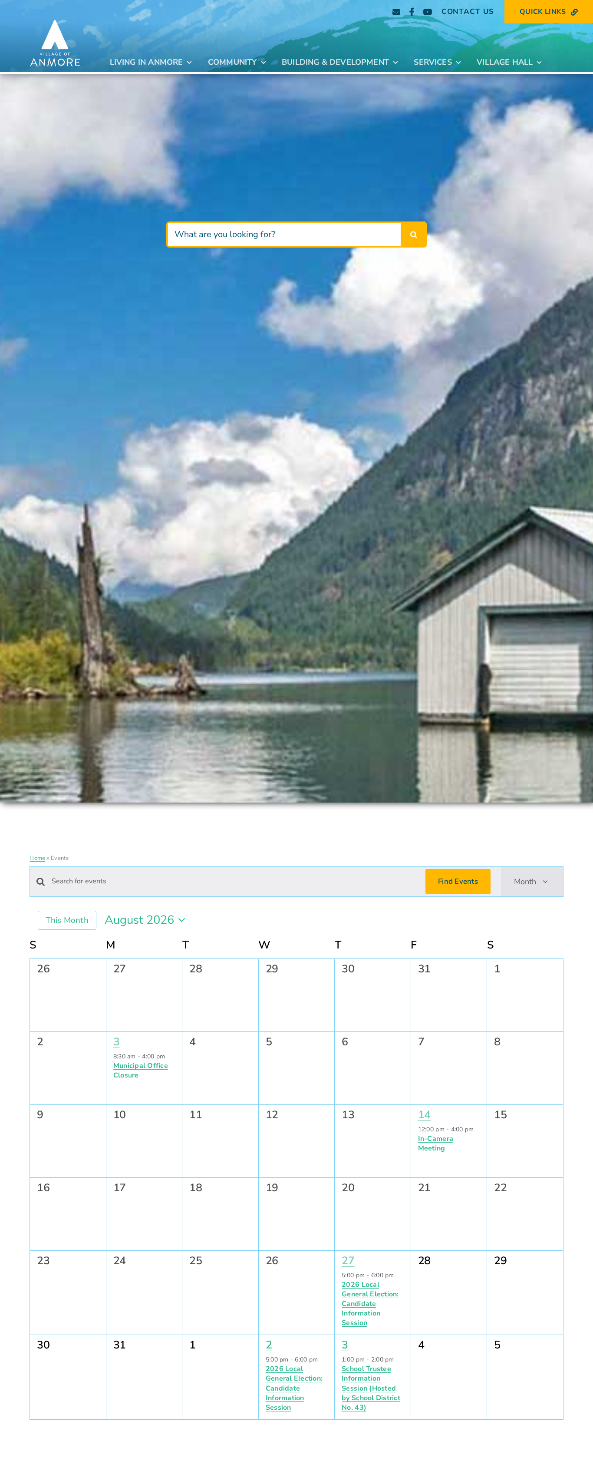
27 (348, 1260)
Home (37, 858)
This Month (67, 920)
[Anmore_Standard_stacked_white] (55, 18)
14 (424, 1114)
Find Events (458, 881)
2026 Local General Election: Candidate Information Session (370, 1304)
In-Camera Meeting (435, 1143)
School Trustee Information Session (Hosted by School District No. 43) (371, 1388)
